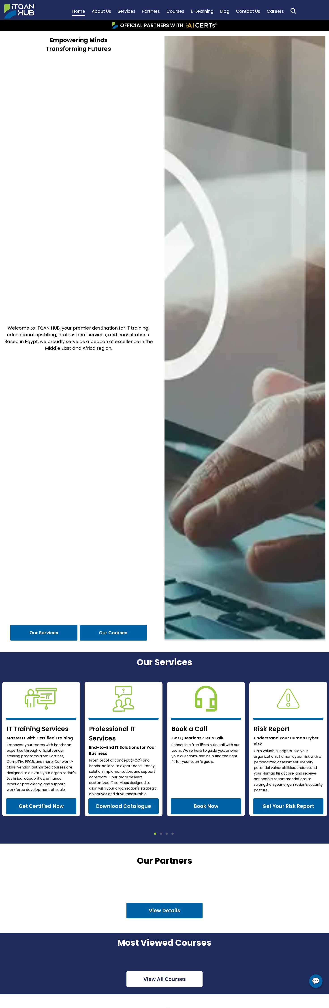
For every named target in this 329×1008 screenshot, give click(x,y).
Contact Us (248, 11)
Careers (275, 11)
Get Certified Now (41, 806)
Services (126, 11)
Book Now (206, 806)
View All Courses (164, 979)
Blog (224, 11)
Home (78, 11)
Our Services (44, 633)
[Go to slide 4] (172, 834)
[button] (293, 11)
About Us (101, 11)
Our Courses (113, 633)
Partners (151, 11)
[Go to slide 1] (155, 834)
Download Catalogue (123, 806)
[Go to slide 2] (161, 834)
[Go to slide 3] (167, 834)
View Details (164, 910)
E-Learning (202, 11)
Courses (175, 11)
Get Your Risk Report (288, 806)
